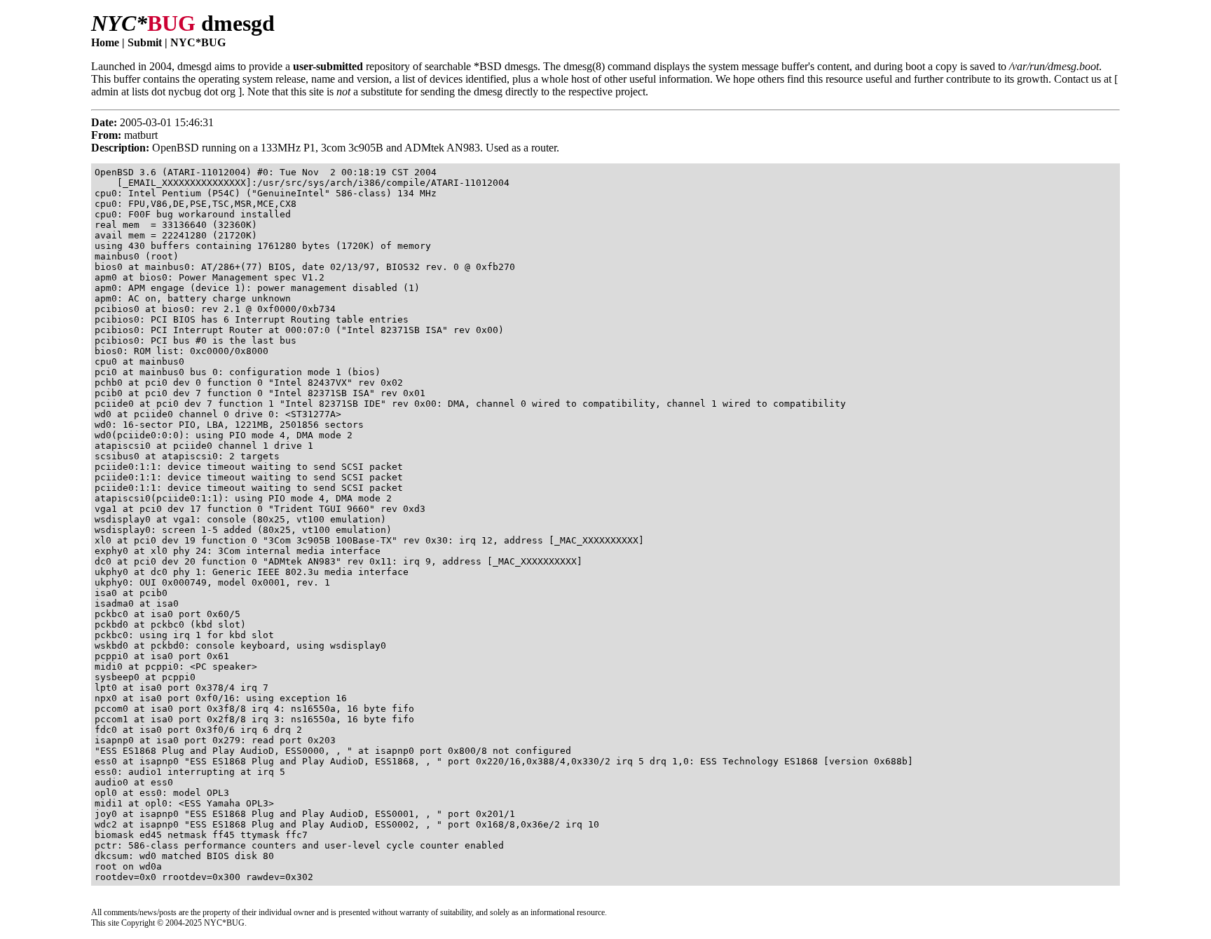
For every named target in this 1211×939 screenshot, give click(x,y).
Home (105, 42)
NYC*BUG (198, 42)
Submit (145, 42)
